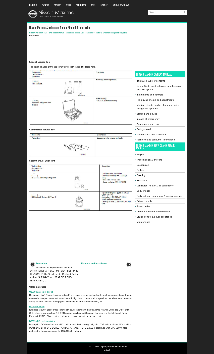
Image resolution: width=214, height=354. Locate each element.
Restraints (142, 180)
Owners (45, 5)
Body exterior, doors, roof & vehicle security (159, 196)
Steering (141, 175)
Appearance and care (148, 124)
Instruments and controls (150, 94)
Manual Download (121, 5)
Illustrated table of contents (151, 80)
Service (57, 5)
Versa (68, 5)
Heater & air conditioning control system (111, 33)
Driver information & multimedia (153, 211)
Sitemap (104, 5)
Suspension (143, 165)
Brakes (140, 170)
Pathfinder (81, 5)
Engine (140, 154)
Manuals (33, 5)
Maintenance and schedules (151, 134)
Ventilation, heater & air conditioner (79, 33)
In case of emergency (148, 119)
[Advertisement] (80, 49)
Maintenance (143, 222)
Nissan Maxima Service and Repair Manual (46, 33)
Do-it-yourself (144, 129)
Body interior (143, 190)
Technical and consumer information (156, 139)
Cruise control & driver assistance (154, 216)
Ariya (93, 5)
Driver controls (144, 201)
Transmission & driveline (149, 159)
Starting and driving (147, 113)
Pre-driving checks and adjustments (155, 99)
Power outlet (143, 206)
